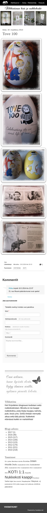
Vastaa (9, 297)
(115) (12, 442)
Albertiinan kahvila (17, 461)
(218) (13, 450)
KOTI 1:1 (16, 472)
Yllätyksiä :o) (36, 481)
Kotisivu (17, 328)
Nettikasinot (15, 3)
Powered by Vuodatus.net (35, 510)
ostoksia (17, 268)
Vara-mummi (17, 481)
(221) (12, 447)
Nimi (7, 311)
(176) (13, 445)
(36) (12, 435)
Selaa (24, 3)
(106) (13, 440)
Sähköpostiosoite (17, 319)
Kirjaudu (41, 3)
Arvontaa (26, 461)
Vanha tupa (9, 481)
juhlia (18, 484)
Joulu (14, 464)
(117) (12, 437)
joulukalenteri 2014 (10, 484)
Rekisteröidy (32, 3)
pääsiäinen (9, 487)
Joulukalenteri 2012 (14, 468)
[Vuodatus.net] (11, 507)
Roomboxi (36, 478)
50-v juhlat (8, 461)
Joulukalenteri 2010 (23, 465)
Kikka (11, 288)
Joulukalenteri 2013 (27, 468)
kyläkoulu (30, 484)
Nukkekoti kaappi (18, 477)
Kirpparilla (28, 473)
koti (24, 268)
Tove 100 (10, 34)
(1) (11, 432)
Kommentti (8, 337)
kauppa (22, 484)
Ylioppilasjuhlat (26, 481)
